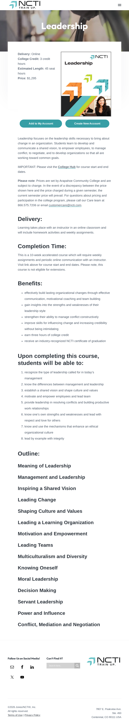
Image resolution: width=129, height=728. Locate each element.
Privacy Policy (32, 715)
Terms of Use (15, 715)
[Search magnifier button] (77, 665)
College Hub (67, 167)
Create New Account (87, 123)
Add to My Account (41, 123)
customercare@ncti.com (65, 205)
